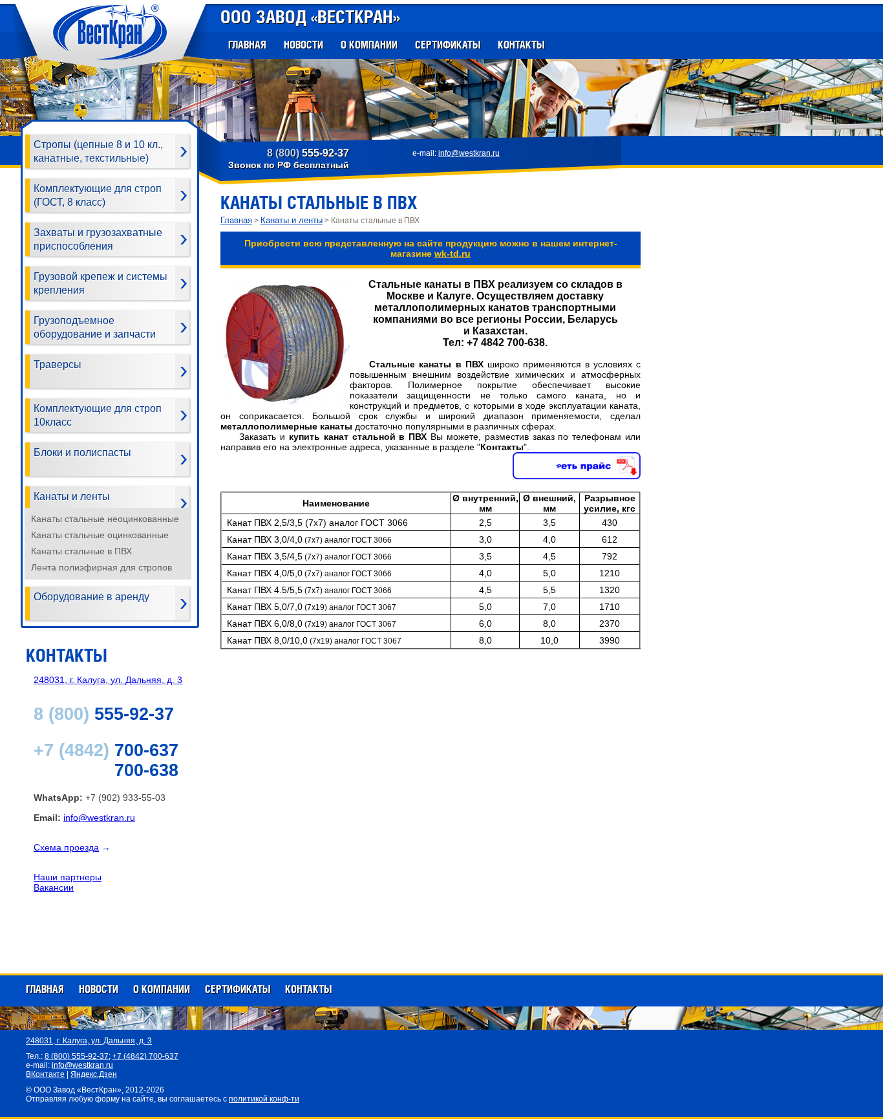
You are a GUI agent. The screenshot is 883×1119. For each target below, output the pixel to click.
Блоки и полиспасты (82, 452)
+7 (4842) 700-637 (145, 1056)
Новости (303, 44)
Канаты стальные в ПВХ (81, 551)
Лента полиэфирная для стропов (101, 567)
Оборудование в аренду (91, 596)
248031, (89, 1040)
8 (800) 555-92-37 (77, 1056)
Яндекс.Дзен (93, 1074)
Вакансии (54, 887)
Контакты (521, 44)
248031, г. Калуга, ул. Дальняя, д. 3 (108, 680)
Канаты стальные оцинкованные (100, 535)
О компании (369, 44)
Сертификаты (447, 44)
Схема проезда (66, 847)
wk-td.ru (452, 253)
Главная (247, 44)
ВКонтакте (45, 1074)
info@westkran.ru (469, 153)
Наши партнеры (67, 877)
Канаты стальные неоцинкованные (105, 519)
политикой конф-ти (264, 1098)
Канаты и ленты (72, 496)
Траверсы (57, 364)
